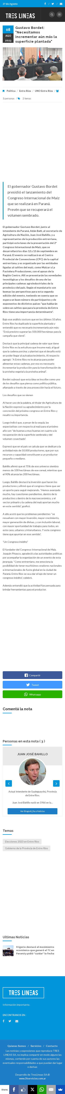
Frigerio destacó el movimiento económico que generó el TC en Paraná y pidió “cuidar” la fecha (35, 950)
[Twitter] (54, 3)
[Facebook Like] (23, 1089)
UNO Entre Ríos (44, 90)
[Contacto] (61, 3)
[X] (32, 1089)
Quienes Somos (16, 1045)
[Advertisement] (32, 144)
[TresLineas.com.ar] (20, 14)
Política (11, 90)
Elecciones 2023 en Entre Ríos (22, 841)
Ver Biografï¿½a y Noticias (32, 811)
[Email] (51, 1089)
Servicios (36, 1045)
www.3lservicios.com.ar (32, 1078)
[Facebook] (46, 3)
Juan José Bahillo (32, 754)
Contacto (52, 1045)
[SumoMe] (60, 1089)
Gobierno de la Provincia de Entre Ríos (26, 848)
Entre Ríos (25, 90)
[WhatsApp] (41, 1089)
